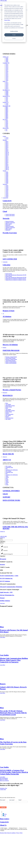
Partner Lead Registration (10, 361)
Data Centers (4, 819)
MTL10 (7, 152)
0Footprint (3, 559)
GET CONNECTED (10, 259)
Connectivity (7, 201)
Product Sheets (8, 406)
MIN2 (6, 108)
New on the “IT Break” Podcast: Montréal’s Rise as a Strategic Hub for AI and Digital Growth (13, 712)
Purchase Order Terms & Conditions (8, 832)
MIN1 (6, 107)
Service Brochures (9, 414)
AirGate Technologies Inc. (7, 595)
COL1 (6, 64)
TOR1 (6, 172)
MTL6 (6, 147)
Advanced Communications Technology (11, 586)
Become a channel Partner (12, 390)
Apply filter (3, 556)
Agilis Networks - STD (6, 592)
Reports (7, 413)
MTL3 (6, 143)
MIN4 (6, 110)
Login (1, 5)
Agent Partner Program (10, 358)
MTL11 (7, 153)
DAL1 (6, 82)
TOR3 (6, 174)
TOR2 (6, 173)
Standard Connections (10, 222)
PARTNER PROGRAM (11, 350)
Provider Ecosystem (10, 233)
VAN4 (6, 189)
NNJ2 (6, 120)
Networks (6, 218)
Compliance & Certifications (11, 469)
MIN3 (6, 109)
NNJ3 (6, 121)
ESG (6, 468)
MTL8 (6, 149)
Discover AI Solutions (10, 344)
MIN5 (6, 112)
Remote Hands (8, 273)
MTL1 (6, 141)
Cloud (5, 211)
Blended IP (7, 225)
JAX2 (6, 98)
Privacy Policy (7, 20)
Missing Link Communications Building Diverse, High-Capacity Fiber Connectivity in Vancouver (14, 660)
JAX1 (6, 97)
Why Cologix (8, 466)
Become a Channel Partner (11, 356)
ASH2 (6, 59)
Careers (7, 477)
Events (6, 479)
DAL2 (6, 83)
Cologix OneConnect (10, 214)
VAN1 (6, 185)
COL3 (6, 66)
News (6, 478)
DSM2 (6, 92)
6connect (2, 564)
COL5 (6, 69)
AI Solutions (7, 316)
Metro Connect (8, 223)
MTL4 (6, 145)
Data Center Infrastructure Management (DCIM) (15, 275)
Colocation (6, 265)
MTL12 (7, 154)
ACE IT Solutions (5, 581)
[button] (14, 538)
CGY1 (6, 137)
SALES (5, 494)
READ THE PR (8, 454)
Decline (14, 38)
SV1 (6, 129)
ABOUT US (7, 460)
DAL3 (6, 85)
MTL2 (6, 142)
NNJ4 (6, 123)
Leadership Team (9, 467)
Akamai (2, 598)
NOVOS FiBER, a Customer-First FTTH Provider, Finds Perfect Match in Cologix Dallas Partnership (14, 772)
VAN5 (6, 190)
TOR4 (6, 175)
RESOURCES (8, 395)
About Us (3, 825)
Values (6, 476)
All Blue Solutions (5, 600)
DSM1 (6, 91)
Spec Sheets (8, 415)
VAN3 (6, 188)
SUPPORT (6, 497)
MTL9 (6, 151)
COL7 (6, 70)
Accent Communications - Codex (9, 575)
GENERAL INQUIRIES (11, 491)
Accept (14, 34)
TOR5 (6, 176)
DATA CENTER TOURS (11, 500)
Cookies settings (14, 31)
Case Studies (8, 404)
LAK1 (6, 103)
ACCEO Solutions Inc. (6, 578)
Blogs (6, 403)
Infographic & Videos (10, 405)
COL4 (6, 67)
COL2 (6, 65)
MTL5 (6, 146)
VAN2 (6, 186)
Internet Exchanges (9, 221)
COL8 (6, 71)
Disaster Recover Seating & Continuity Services (15, 278)
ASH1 (6, 58)
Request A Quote (8, 311)
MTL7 (6, 148)
